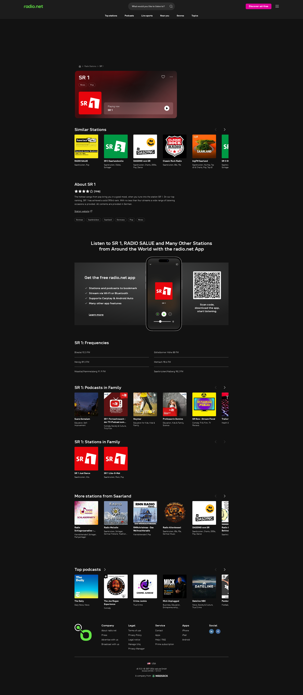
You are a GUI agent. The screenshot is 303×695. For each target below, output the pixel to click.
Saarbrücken (93, 220)
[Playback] (166, 108)
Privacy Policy (135, 635)
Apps (157, 635)
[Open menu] (277, 6)
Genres (180, 16)
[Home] (80, 66)
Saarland (108, 220)
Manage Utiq (134, 644)
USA (153, 663)
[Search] (171, 6)
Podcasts (129, 16)
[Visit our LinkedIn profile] (211, 631)
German (79, 220)
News (82, 85)
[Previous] (215, 128)
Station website (81, 211)
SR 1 (110, 110)
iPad (184, 635)
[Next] (225, 128)
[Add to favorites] (163, 76)
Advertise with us (109, 640)
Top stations (111, 16)
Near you (164, 16)
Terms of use (134, 631)
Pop (92, 85)
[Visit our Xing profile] (218, 631)
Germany (121, 220)
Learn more (96, 314)
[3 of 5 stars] (84, 191)
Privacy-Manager (136, 649)
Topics (195, 16)
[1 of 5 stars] (76, 191)
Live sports (147, 16)
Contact (159, 631)
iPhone (185, 631)
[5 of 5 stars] (91, 191)
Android (186, 640)
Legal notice (134, 640)
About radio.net (108, 631)
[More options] (171, 77)
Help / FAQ (160, 640)
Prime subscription (164, 644)
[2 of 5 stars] (80, 191)
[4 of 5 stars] (87, 191)
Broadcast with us (110, 644)
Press (104, 635)
